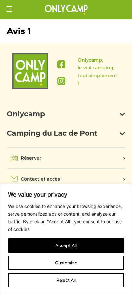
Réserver (31, 158)
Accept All (66, 245)
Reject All (66, 280)
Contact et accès (40, 179)
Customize (66, 262)
